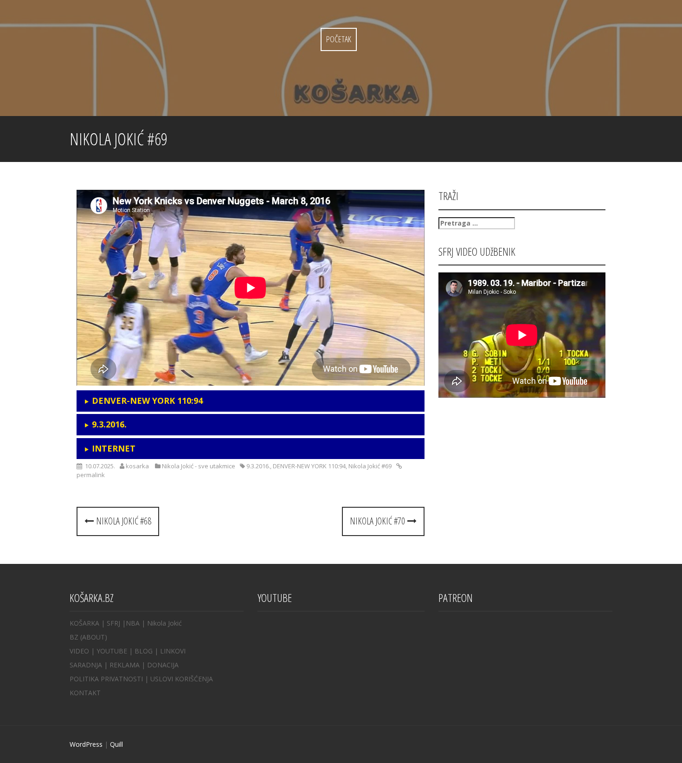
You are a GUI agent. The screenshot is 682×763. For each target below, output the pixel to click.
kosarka (137, 466)
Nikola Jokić (164, 623)
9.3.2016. (258, 466)
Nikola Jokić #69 (370, 466)
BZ (74, 637)
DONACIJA (163, 664)
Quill (116, 744)
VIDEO (79, 651)
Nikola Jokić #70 (378, 521)
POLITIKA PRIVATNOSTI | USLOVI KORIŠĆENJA (141, 678)
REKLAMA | (128, 664)
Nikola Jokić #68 (122, 521)
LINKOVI (173, 651)
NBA (133, 623)
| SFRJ (110, 623)
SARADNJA (86, 664)
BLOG (144, 651)
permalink (91, 475)
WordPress (86, 744)
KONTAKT (85, 692)
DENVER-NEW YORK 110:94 (309, 466)
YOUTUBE (112, 651)
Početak (338, 39)
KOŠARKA (84, 623)
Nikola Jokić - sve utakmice (198, 466)
